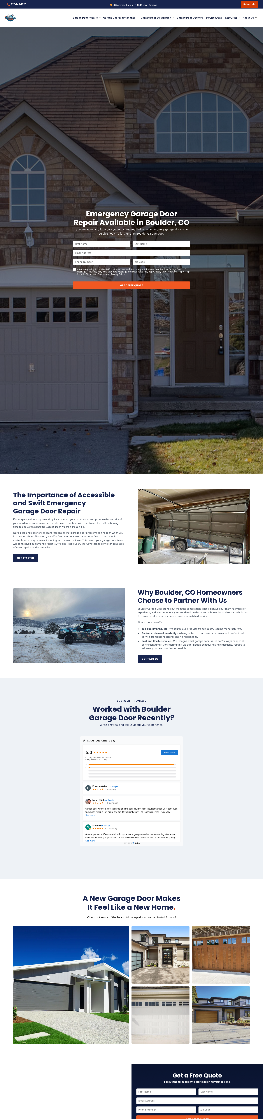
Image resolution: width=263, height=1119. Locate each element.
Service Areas (214, 17)
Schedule (249, 4)
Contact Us (150, 659)
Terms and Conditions (97, 274)
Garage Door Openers (190, 17)
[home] (10, 17)
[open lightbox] (71, 985)
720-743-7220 (18, 4)
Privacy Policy (118, 274)
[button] (86, 18)
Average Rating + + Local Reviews (135, 5)
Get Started (25, 558)
